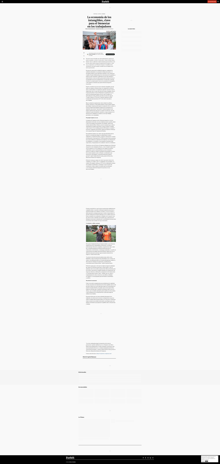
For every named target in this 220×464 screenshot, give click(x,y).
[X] (145, 458)
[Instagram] (148, 458)
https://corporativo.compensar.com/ (104, 353)
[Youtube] (152, 458)
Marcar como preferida (110, 54)
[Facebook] (143, 458)
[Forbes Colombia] (105, 2)
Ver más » (203, 461)
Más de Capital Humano (89, 357)
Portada (95, 13)
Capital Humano (101, 13)
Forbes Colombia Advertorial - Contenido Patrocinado (94, 28)
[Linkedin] (150, 458)
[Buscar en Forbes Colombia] (218, 1)
